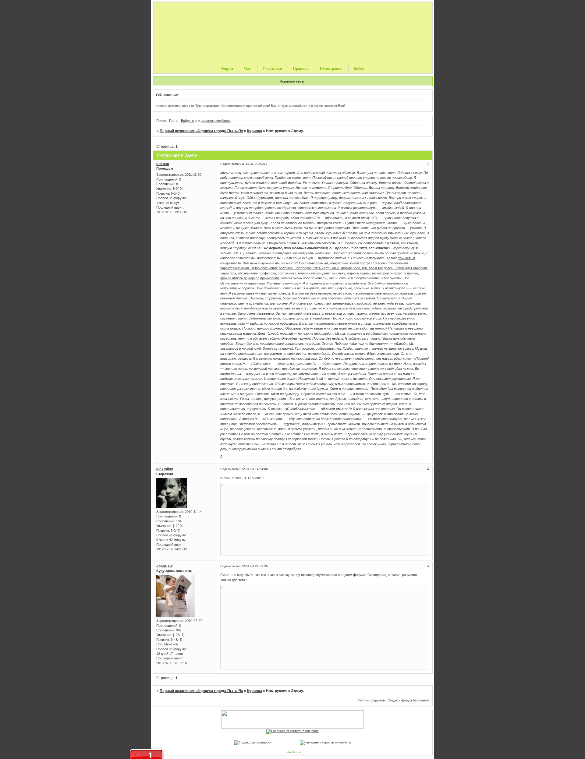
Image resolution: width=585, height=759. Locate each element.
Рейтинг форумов (371, 700)
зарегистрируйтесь (216, 120)
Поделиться (229, 163)
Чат (247, 68)
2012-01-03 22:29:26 (253, 566)
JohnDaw (164, 566)
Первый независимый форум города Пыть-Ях (201, 131)
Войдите (187, 120)
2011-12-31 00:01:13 (253, 163)
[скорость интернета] (325, 742)
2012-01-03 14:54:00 (253, 469)
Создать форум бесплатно (408, 700)
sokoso (162, 164)
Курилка (254, 131)
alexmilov (164, 469)
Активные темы (292, 81)
